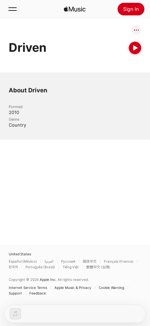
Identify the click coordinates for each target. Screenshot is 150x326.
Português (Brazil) (40, 267)
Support (15, 293)
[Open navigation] (12, 9)
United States (20, 254)
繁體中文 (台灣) (98, 267)
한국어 (13, 267)
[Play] (135, 48)
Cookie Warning (111, 287)
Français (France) (119, 261)
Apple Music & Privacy (72, 287)
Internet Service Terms (28, 287)
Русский (68, 261)
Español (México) (23, 261)
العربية (49, 261)
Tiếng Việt (70, 267)
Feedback (37, 293)
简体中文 (90, 261)
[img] (74, 9)
